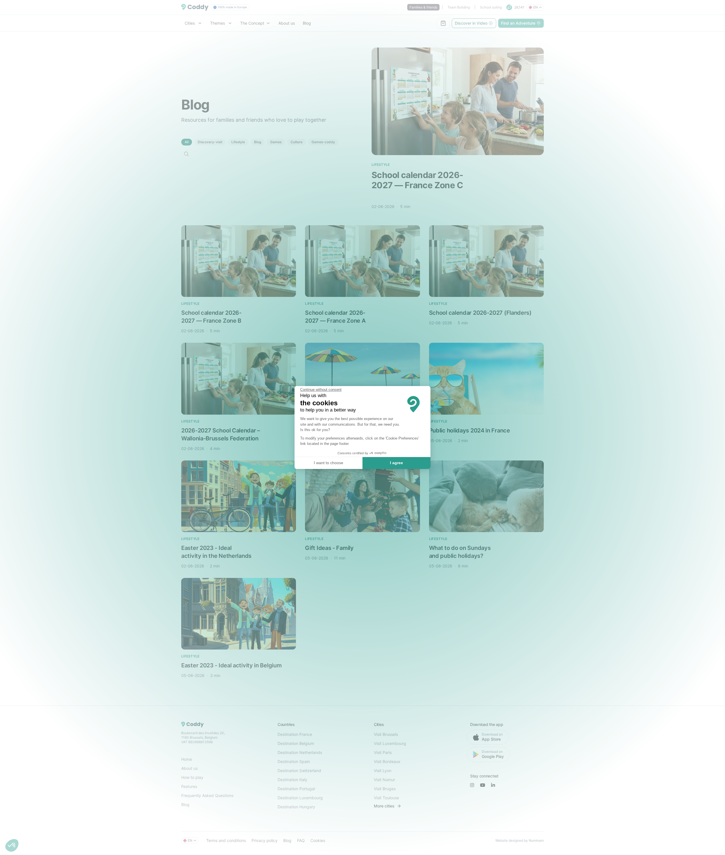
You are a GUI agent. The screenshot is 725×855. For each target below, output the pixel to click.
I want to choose (328, 462)
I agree (396, 462)
